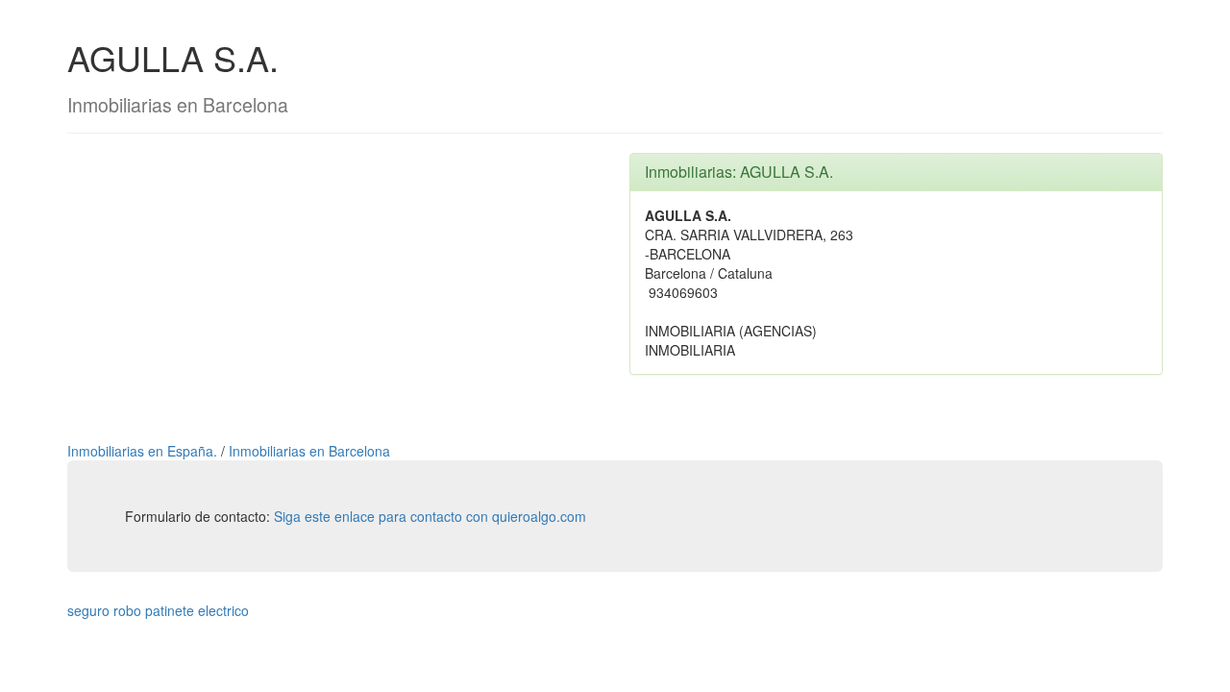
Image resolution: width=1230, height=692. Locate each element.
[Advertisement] (334, 287)
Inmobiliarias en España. (144, 450)
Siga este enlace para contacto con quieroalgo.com (430, 516)
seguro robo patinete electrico (158, 610)
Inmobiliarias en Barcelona (309, 450)
